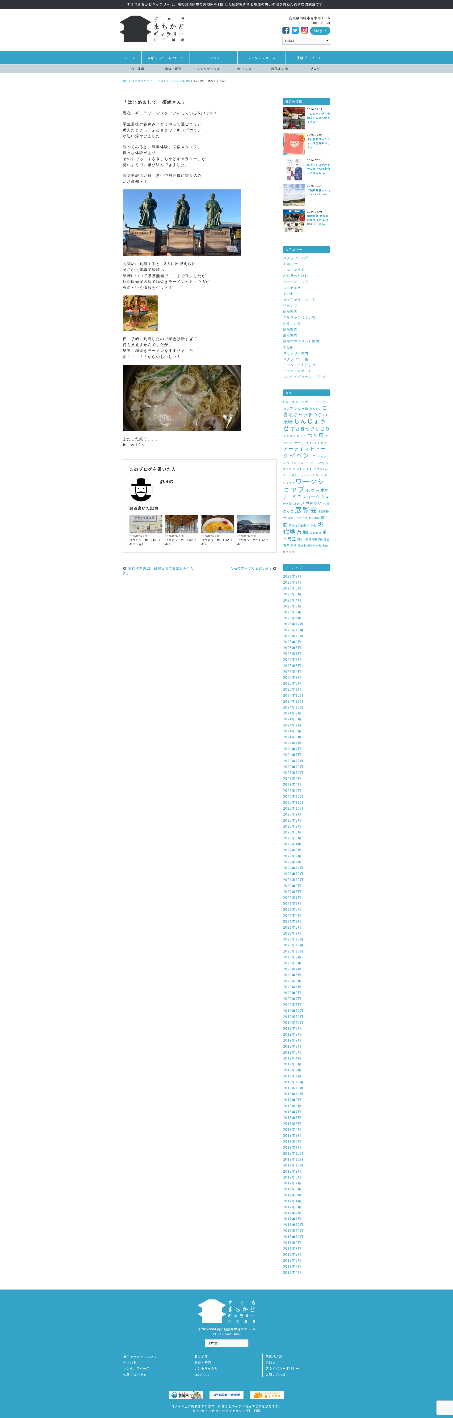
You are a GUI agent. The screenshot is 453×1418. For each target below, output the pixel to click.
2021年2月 (292, 927)
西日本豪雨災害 (307, 539)
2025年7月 (292, 653)
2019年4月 (292, 1058)
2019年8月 (292, 1034)
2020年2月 (292, 998)
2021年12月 (293, 867)
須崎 (294, 545)
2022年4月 (292, 843)
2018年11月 (293, 1087)
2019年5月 (292, 1052)
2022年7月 (292, 826)
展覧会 (306, 510)
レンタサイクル (209, 68)
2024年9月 (292, 713)
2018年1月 (292, 1147)
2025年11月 (293, 630)
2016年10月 (293, 1236)
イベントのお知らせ (299, 365)
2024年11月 (293, 701)
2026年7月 (292, 582)
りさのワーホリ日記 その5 (217, 542)
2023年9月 (292, 778)
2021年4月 (292, 915)
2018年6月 (292, 1117)
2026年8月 (292, 576)
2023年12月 (293, 760)
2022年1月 (292, 861)
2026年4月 (292, 600)
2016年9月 (292, 1242)
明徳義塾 (314, 518)
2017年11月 (293, 1159)
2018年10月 (293, 1093)
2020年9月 (292, 957)
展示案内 (290, 335)
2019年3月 (292, 1064)
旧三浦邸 (137, 68)
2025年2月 (292, 683)
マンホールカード (312, 475)
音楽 (286, 545)
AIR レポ (291, 323)
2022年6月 (292, 832)
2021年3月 (292, 921)
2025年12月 (293, 623)
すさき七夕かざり (310, 428)
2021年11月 (293, 873)
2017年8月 (292, 1177)
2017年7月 (292, 1183)
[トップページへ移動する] (152, 28)
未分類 (288, 347)
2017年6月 (292, 1189)
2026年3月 (292, 606)
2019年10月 (293, 1022)
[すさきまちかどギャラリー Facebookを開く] (285, 29)
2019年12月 (293, 1010)
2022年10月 (293, 808)
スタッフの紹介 (152, 531)
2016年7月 (292, 1254)
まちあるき (292, 287)
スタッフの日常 (296, 359)
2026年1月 (292, 617)
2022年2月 (292, 856)
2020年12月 (293, 939)
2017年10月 (293, 1165)
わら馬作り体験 (296, 275)
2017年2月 (292, 1212)
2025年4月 (292, 671)
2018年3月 (292, 1135)
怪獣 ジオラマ (297, 518)
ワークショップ (296, 281)
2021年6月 (292, 903)
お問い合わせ (276, 1374)
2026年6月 (292, 588)
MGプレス (244, 68)
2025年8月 (292, 647)
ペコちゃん (321, 469)
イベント (213, 58)
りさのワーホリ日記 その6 (181, 542)
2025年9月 (292, 641)
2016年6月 (292, 1260)
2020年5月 (292, 980)
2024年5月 (292, 737)
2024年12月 (293, 695)
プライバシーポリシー (282, 1368)
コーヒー (310, 463)
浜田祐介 (304, 525)
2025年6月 (292, 659)
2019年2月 (292, 1070)
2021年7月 (292, 897)
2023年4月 (292, 784)
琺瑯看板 (315, 532)
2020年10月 (293, 951)
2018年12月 (293, 1082)
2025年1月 (292, 689)
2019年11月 (293, 1016)
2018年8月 (292, 1105)
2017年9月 (292, 1171)
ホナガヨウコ (291, 475)
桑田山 (293, 525)
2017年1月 (292, 1218)
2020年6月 (292, 974)
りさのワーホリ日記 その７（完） (145, 542)
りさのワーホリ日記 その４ (253, 542)
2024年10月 (293, 707)
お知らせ (290, 263)
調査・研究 (173, 68)
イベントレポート (297, 370)
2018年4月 (292, 1129)
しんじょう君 (294, 269)
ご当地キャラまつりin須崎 (305, 414)
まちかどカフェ (295, 436)
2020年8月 (292, 963)
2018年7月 (292, 1111)
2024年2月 (292, 748)
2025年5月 (292, 665)
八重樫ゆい (311, 503)
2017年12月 (293, 1153)
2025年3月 (292, 677)
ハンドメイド (303, 468)
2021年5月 (292, 909)
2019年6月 (292, 1046)
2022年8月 (292, 820)
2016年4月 (292, 1272)
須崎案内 (290, 311)
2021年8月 (292, 891)
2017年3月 (292, 1206)
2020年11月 (293, 945)
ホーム (130, 58)
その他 (288, 293)
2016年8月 (292, 1248)
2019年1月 (292, 1076)
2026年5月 (292, 594)
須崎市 (302, 545)
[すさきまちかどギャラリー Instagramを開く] (304, 29)
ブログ (315, 68)
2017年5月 (292, 1194)
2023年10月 (293, 772)
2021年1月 (292, 933)
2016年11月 (293, 1230)
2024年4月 (292, 742)
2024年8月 (292, 719)
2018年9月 (292, 1099)
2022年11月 (293, 802)
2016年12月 (293, 1224)
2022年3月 (292, 849)
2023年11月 (293, 766)
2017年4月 (292, 1201)
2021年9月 (292, 885)
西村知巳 (324, 539)
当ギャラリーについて (165, 58)
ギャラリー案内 (296, 353)
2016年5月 (292, 1266)
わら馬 (316, 435)
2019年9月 (292, 1028)
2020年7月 (292, 968)
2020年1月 (292, 1004)
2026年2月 (292, 612)
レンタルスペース (261, 58)
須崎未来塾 (314, 545)
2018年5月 (292, 1123)
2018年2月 (292, 1141)
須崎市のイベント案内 (301, 341)
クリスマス (295, 462)
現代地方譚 (279, 68)
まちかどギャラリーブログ (305, 376)
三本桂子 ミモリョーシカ (306, 493)
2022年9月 (292, 814)
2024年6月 (292, 731)
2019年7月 (292, 1040)
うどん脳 (301, 408)
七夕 (310, 490)
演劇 (313, 525)
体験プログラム (309, 58)
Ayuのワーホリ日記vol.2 (252, 568)
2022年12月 (293, 796)
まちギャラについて (299, 299)
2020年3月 (292, 992)
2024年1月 (292, 754)
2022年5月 (292, 838)
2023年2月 (292, 790)
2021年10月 (293, 879)
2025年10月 (293, 635)
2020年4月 (292, 986)
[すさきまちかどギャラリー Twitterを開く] (295, 29)
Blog (317, 30)
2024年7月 (292, 725)
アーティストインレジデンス (311, 442)
